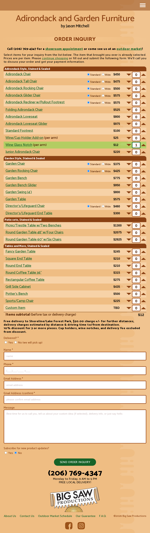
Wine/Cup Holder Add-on (24, 138)
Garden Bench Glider (21, 185)
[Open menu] (142, 5)
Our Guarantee (85, 516)
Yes (10, 342)
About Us (10, 516)
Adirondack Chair (18, 74)
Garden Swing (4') (18, 192)
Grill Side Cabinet (18, 287)
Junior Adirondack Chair (22, 152)
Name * (8, 350)
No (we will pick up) (29, 342)
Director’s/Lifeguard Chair (25, 206)
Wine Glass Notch (18, 145)
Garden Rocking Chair (21, 171)
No (19, 453)
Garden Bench (16, 178)
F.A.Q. (102, 516)
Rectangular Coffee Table (24, 280)
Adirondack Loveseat (21, 117)
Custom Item (15, 308)
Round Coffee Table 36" (23, 273)
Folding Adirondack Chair (24, 110)
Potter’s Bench (16, 294)
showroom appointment (64, 49)
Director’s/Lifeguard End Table (28, 213)
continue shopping (55, 58)
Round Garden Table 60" (33, 239)
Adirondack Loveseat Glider (26, 124)
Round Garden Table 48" (34, 232)
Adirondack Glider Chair (22, 95)
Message (9, 407)
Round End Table (18, 266)
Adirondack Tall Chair (21, 81)
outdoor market (129, 49)
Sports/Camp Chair (19, 301)
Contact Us (27, 516)
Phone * (8, 364)
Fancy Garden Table (20, 251)
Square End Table (18, 258)
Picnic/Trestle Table (33, 225)
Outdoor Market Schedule (55, 516)
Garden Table (15, 199)
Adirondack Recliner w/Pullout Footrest (35, 102)
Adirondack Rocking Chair (24, 88)
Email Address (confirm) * (19, 393)
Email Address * (13, 378)
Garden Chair (15, 164)
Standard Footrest (19, 131)
